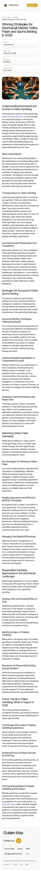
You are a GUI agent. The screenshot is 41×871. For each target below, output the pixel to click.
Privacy (14, 864)
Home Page (9, 849)
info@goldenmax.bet (13, 854)
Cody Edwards (8, 45)
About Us (7, 864)
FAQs (28, 849)
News (9, 17)
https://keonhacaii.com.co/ (14, 116)
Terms (21, 864)
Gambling (15, 17)
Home (4, 17)
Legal (27, 864)
